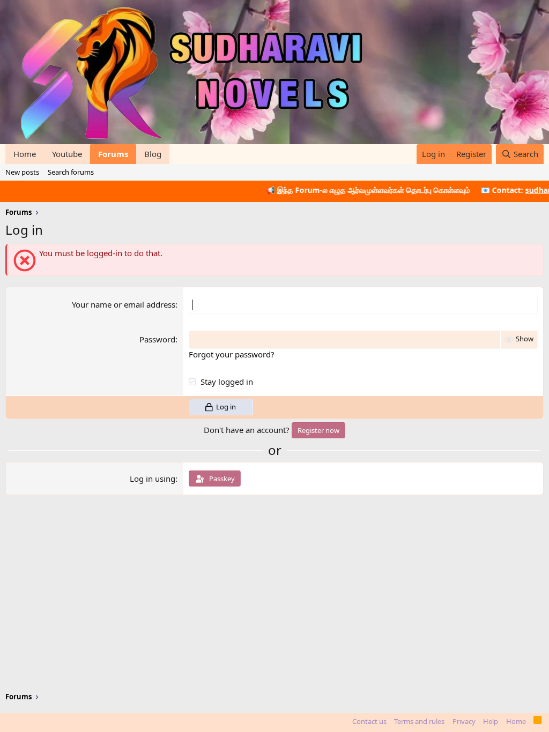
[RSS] (537, 722)
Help (490, 721)
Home (24, 153)
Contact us (369, 721)
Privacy (464, 721)
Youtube (67, 153)
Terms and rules (419, 721)
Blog (152, 153)
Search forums (71, 172)
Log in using (152, 478)
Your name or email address (123, 304)
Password (157, 339)
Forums (113, 153)
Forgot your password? (231, 354)
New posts (22, 172)
